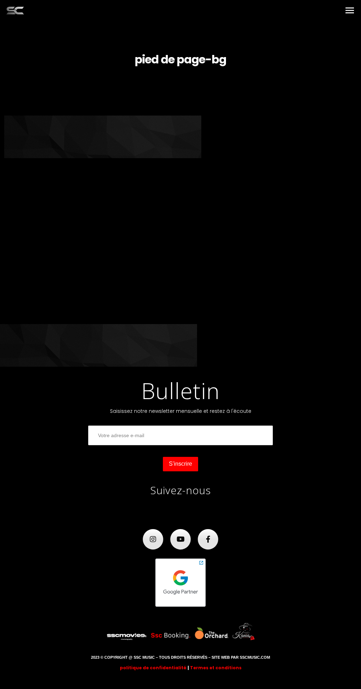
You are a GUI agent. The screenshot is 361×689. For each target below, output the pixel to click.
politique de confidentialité (153, 668)
